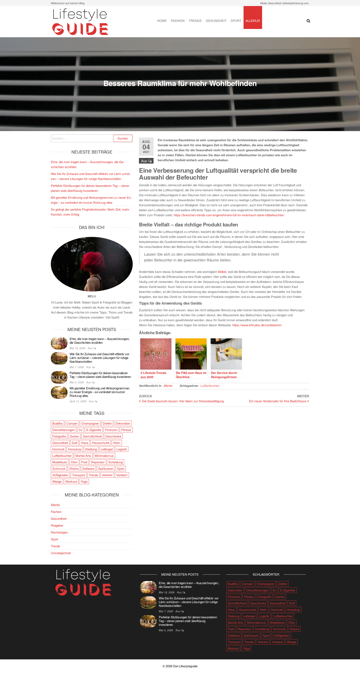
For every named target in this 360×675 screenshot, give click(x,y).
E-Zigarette (93, 430)
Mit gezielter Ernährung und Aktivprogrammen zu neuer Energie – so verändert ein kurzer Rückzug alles (99, 392)
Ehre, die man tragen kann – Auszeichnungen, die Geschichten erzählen (100, 340)
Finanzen (111, 430)
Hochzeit (58, 449)
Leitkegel (107, 449)
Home (162, 20)
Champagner (90, 423)
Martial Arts (83, 455)
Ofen (74, 462)
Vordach (122, 475)
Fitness (126, 430)
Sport (236, 20)
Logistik (121, 449)
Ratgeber (57, 525)
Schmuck (58, 468)
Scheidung (115, 462)
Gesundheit (216, 20)
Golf (74, 442)
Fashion (178, 20)
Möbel (222, 271)
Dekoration (122, 423)
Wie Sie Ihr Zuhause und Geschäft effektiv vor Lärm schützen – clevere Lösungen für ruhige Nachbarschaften (99, 358)
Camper (72, 423)
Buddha (57, 423)
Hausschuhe (100, 442)
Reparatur (98, 462)
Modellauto (59, 462)
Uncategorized (61, 553)
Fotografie (59, 436)
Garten (74, 436)
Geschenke (113, 436)
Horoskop (74, 449)
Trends (195, 20)
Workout (71, 481)
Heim (116, 442)
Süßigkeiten (60, 475)
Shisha (74, 468)
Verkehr (107, 475)
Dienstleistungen (63, 430)
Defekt (107, 423)
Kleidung (91, 449)
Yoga (84, 481)
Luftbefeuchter (210, 386)
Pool (84, 462)
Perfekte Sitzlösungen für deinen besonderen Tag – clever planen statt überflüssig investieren (100, 375)
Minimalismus (104, 455)
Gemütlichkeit (92, 436)
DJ (80, 430)
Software (88, 468)
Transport (78, 475)
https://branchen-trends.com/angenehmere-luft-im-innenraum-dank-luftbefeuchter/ (229, 215)
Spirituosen (105, 468)
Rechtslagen (59, 532)
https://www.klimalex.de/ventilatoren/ (257, 325)
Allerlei (253, 20)
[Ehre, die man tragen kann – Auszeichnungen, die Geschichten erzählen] (59, 342)
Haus (84, 442)
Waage (57, 481)
